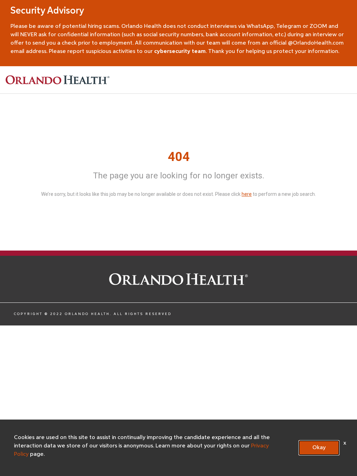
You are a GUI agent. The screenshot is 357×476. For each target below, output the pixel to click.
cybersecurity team (180, 51)
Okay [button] (319, 448)
